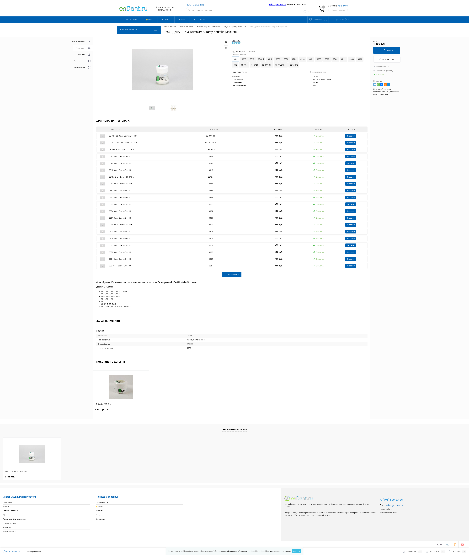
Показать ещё (233, 274)
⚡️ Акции (149, 20)
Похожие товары (79, 67)
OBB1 (278, 59)
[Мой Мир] (388, 84)
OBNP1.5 (244, 65)
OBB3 (294, 59)
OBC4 (335, 59)
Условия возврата (9, 531)
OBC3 (327, 59)
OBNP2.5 (254, 65)
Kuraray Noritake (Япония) (322, 79)
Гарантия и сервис (9, 523)
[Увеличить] (163, 69)
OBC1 (311, 59)
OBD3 (351, 59)
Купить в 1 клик (388, 59)
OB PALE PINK (280, 65)
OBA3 (252, 59)
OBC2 (319, 59)
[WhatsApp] (378, 84)
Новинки (6, 506)
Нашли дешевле (382, 67)
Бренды (182, 20)
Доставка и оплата (129, 20)
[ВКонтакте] (381, 84)
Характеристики (79, 61)
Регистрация (198, 4)
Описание (81, 54)
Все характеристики (318, 72)
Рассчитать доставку (384, 71)
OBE (235, 65)
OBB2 (286, 59)
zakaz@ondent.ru (277, 4)
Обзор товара (80, 48)
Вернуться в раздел (78, 41)
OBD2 (343, 59)
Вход (189, 4)
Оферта (5, 515)
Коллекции (7, 527)
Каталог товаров (129, 29)
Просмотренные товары (234, 429)
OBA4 (270, 59)
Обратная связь (13, 552)
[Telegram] (374, 84)
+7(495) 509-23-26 (391, 499)
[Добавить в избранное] (226, 42)
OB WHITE (294, 65)
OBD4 (360, 59)
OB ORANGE (266, 65)
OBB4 (302, 59)
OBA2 (244, 59)
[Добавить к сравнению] (226, 47)
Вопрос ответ (199, 20)
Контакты (166, 20)
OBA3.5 (261, 59)
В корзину (351, 136)
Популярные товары (10, 511)
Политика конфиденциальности (14, 519)
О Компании (7, 502)
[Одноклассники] (385, 84)
